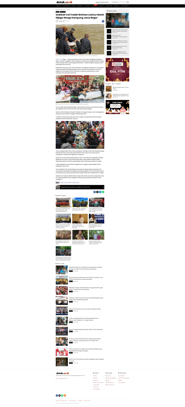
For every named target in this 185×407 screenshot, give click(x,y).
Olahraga (95, 380)
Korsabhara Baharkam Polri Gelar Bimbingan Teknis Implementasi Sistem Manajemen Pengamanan (63, 210)
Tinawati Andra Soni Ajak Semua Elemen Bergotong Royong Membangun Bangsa (85, 350)
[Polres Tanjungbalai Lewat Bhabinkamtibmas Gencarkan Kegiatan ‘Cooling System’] (62, 321)
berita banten (110, 384)
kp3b (108, 380)
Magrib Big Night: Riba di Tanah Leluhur (121, 88)
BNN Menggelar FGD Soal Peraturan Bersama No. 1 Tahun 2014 (95, 226)
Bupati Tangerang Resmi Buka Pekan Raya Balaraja (86, 329)
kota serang (110, 382)
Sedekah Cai (70, 182)
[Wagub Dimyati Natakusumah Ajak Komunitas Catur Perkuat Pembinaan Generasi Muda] (62, 280)
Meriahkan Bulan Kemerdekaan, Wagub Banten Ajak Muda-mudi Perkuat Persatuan (86, 288)
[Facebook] (94, 192)
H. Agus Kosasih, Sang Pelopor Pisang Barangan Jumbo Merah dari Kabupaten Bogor (95, 242)
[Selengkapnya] (74, 373)
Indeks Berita (121, 376)
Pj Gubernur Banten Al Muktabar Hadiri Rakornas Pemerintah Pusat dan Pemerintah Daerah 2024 (78, 242)
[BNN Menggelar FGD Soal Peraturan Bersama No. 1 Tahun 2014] (96, 218)
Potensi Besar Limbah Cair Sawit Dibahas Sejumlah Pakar (62, 242)
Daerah (57, 11)
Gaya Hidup (62, 11)
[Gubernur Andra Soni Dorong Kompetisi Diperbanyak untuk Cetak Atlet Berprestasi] (62, 300)
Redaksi (120, 380)
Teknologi (95, 387)
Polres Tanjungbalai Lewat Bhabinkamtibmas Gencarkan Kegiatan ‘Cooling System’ (83, 319)
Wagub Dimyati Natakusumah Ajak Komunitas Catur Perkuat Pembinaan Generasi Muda (86, 278)
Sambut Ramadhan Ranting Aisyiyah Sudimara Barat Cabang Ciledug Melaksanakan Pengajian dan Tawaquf (63, 226)
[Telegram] (100, 192)
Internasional (96, 389)
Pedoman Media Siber (123, 378)
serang (109, 376)
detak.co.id (59, 59)
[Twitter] (97, 192)
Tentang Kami (121, 382)
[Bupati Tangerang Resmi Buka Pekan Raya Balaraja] (62, 331)
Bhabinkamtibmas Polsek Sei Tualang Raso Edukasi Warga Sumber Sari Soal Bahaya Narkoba (85, 268)
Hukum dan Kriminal (98, 382)
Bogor (62, 182)
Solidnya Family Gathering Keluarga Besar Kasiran (79, 209)
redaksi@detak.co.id (63, 378)
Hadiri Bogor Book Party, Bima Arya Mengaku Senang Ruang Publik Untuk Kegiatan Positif (63, 258)
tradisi (77, 182)
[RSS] (65, 395)
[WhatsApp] (103, 192)
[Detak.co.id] (64, 2)
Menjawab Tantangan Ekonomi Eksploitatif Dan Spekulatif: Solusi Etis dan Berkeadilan (121, 95)
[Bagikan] (103, 21)
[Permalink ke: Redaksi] (57, 21)
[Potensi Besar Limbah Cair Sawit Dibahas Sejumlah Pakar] (63, 235)
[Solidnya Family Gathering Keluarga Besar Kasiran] (80, 202)
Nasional (92, 205)
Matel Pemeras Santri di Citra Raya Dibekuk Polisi (84, 309)
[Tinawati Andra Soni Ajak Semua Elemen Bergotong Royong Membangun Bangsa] (62, 351)
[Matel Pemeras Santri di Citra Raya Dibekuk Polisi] (62, 310)
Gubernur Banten (111, 378)
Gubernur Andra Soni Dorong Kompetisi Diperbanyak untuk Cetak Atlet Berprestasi (86, 299)
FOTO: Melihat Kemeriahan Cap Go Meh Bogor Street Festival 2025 (95, 210)
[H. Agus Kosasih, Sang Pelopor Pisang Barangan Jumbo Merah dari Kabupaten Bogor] (96, 235)
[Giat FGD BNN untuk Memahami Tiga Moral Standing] (80, 218)
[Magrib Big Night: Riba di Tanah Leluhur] (109, 89)
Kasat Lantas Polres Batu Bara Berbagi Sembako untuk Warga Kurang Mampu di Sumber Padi (85, 339)
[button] (127, 2)
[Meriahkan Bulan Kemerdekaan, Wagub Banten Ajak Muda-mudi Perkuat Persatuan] (62, 290)
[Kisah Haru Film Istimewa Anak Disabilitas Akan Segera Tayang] (62, 361)
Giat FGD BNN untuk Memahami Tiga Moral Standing (78, 226)
